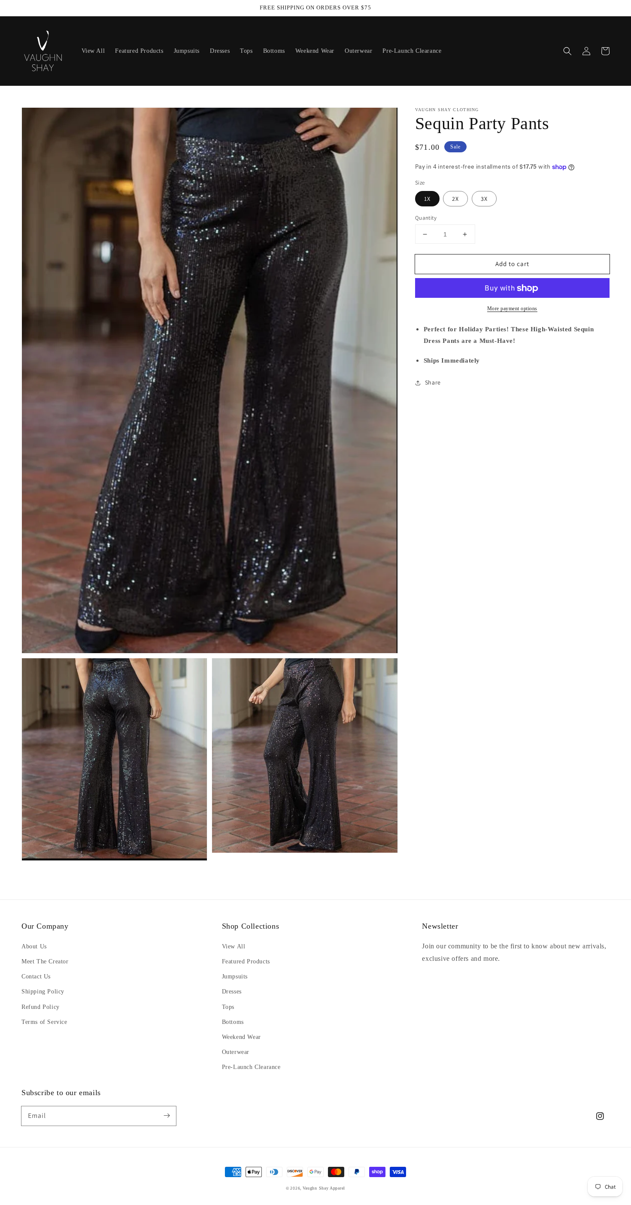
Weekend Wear (241, 1037)
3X (484, 199)
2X (455, 199)
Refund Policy (40, 1007)
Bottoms (233, 1022)
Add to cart (512, 264)
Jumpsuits (235, 976)
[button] (567, 51)
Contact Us (36, 976)
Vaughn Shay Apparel (324, 1188)
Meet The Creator (45, 961)
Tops (228, 1007)
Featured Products (246, 961)
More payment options (512, 309)
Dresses (232, 991)
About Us (34, 946)
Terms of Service (44, 1022)
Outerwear (235, 1052)
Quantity (426, 217)
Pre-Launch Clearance (251, 1067)
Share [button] (433, 382)
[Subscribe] (166, 1115)
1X (427, 199)
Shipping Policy (42, 991)
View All (234, 946)
